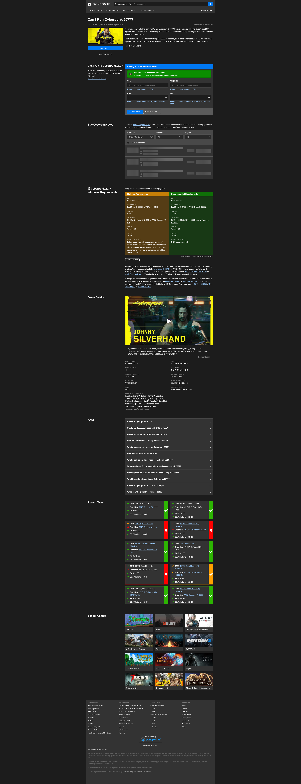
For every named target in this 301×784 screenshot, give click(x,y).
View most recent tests (97, 78)
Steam (207, 356)
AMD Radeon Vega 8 (148, 527)
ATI (153, 721)
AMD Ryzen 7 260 (187, 543)
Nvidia (154, 727)
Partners (185, 711)
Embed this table (132, 259)
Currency (131, 132)
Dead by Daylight (93, 730)
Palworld (90, 718)
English (206, 11)
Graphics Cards (146, 11)
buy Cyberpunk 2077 (141, 124)
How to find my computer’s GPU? (185, 89)
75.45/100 (129, 376)
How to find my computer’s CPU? (141, 89)
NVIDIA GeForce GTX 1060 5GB (188, 573)
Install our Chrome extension (146, 75)
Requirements (112, 11)
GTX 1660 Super (192, 220)
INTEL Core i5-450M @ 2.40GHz (187, 524)
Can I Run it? (99, 4)
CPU (129, 81)
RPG (127, 389)
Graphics (174, 81)
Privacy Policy (186, 718)
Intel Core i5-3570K (135, 207)
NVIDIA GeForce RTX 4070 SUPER (143, 593)
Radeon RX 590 (144, 286)
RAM (129, 93)
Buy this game (105, 54)
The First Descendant (126, 724)
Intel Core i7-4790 (178, 207)
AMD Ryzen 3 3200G (197, 207)
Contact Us (185, 721)
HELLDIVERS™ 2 (94, 715)
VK (185, 727)
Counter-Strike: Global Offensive (130, 705)
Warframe (91, 721)
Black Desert (92, 711)
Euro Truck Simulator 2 (95, 705)
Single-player (131, 382)
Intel (153, 711)
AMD (154, 708)
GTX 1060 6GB (177, 220)
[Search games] (210, 4)
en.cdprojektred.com (179, 382)
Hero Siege (91, 724)
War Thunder (123, 730)
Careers (184, 708)
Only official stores (137, 142)
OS (171, 93)
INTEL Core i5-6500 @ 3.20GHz (187, 567)
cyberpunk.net (177, 376)
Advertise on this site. (150, 745)
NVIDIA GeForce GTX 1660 (143, 551)
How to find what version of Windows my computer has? (190, 103)
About (184, 705)
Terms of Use (186, 715)
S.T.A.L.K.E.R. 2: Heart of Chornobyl (131, 708)
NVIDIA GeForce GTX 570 (195, 529)
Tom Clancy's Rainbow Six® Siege (99, 733)
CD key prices (95, 11)
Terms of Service (142, 771)
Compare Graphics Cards (158, 715)
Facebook (186, 724)
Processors (128, 11)
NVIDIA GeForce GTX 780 (138, 220)
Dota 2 (121, 727)
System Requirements (105, 24)
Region (188, 132)
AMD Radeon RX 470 (134, 274)
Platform (159, 132)
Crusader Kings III (94, 727)
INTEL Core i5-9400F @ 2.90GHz (142, 544)
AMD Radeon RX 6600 (148, 507)
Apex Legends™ (93, 708)
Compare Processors (157, 705)
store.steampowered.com (181, 389)
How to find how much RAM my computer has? (147, 102)
